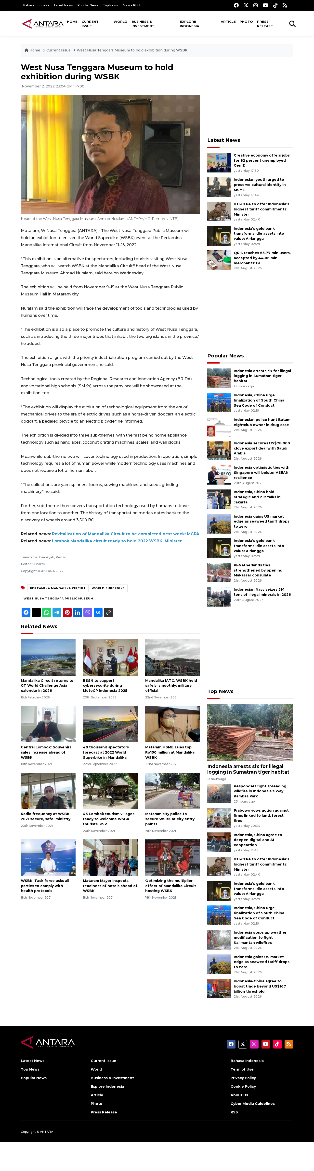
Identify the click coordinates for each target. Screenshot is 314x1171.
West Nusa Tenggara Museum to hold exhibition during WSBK (132, 50)
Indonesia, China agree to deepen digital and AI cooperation (258, 840)
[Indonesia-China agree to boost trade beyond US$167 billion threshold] (219, 988)
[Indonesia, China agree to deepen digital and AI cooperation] (219, 842)
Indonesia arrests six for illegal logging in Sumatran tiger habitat (262, 376)
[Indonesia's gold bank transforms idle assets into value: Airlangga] (219, 235)
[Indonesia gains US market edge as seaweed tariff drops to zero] (219, 523)
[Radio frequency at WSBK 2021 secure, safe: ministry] (48, 790)
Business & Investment (142, 24)
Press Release (265, 24)
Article (228, 22)
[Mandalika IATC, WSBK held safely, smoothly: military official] (172, 657)
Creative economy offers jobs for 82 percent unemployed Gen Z (262, 160)
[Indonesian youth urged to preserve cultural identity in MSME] (219, 186)
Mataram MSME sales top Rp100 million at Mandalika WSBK (170, 752)
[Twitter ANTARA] (246, 5)
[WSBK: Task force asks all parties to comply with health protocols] (48, 857)
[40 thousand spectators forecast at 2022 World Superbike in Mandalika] (110, 723)
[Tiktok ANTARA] (275, 5)
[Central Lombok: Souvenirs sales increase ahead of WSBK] (48, 723)
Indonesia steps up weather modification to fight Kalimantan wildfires (260, 937)
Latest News (63, 5)
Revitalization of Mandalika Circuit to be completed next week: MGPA (125, 534)
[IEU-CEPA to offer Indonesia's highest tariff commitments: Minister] (219, 211)
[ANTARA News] (43, 23)
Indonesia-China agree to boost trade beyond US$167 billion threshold (260, 986)
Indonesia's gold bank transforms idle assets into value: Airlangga (259, 233)
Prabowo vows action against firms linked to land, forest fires (261, 815)
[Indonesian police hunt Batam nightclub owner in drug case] (219, 426)
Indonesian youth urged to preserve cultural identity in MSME (260, 184)
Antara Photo (133, 5)
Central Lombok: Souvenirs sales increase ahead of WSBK (46, 752)
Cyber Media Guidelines (253, 1103)
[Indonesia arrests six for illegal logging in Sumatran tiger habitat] (219, 378)
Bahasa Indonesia (36, 5)
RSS (234, 1112)
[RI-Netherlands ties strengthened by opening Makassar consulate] (219, 572)
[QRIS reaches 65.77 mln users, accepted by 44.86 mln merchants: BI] (219, 259)
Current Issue (90, 24)
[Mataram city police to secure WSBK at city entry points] (172, 790)
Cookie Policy (243, 1086)
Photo (246, 22)
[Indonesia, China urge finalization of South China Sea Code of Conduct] (219, 402)
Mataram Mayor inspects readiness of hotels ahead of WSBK (110, 885)
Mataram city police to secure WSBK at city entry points (170, 819)
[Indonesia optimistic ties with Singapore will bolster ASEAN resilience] (219, 474)
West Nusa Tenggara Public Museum (58, 598)
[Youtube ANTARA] (265, 5)
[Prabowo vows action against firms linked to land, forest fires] (219, 817)
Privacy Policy (243, 1078)
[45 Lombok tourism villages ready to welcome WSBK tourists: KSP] (110, 790)
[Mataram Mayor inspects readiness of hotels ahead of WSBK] (110, 857)
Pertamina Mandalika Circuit (58, 588)
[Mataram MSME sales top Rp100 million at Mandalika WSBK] (172, 723)
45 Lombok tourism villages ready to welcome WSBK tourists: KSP (108, 819)
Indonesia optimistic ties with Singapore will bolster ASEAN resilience (261, 472)
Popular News (88, 5)
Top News (110, 5)
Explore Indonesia (189, 24)
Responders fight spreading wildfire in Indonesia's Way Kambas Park (260, 791)
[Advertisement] (250, 97)
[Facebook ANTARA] (236, 5)
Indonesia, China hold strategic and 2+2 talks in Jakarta (257, 497)
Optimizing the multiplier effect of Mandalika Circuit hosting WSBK (170, 885)
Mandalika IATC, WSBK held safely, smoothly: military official (171, 685)
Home (72, 22)
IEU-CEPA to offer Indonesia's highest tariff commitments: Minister (261, 209)
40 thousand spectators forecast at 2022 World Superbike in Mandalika (106, 752)
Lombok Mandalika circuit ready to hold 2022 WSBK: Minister (117, 541)
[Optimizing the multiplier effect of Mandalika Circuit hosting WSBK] (172, 857)
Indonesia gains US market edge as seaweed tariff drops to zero (261, 521)
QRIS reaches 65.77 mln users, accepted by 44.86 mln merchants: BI (262, 258)
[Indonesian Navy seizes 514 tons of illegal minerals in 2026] (219, 596)
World (120, 22)
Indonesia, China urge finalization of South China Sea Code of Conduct (259, 400)
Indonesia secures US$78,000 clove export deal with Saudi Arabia (262, 448)
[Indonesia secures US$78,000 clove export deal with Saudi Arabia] (219, 450)
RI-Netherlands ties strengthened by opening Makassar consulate (258, 570)
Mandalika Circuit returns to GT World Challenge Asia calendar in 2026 (47, 685)
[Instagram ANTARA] (255, 5)
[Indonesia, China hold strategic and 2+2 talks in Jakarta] (219, 499)
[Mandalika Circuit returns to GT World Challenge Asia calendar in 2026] (48, 657)
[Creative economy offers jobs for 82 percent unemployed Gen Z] (219, 162)
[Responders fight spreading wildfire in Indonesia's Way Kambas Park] (219, 793)
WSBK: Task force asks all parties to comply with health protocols (45, 885)
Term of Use (242, 1069)
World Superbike (108, 588)
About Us (239, 1095)
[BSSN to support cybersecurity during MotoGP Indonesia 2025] (110, 657)
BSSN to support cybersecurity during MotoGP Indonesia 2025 (105, 685)
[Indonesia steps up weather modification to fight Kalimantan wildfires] (219, 939)
